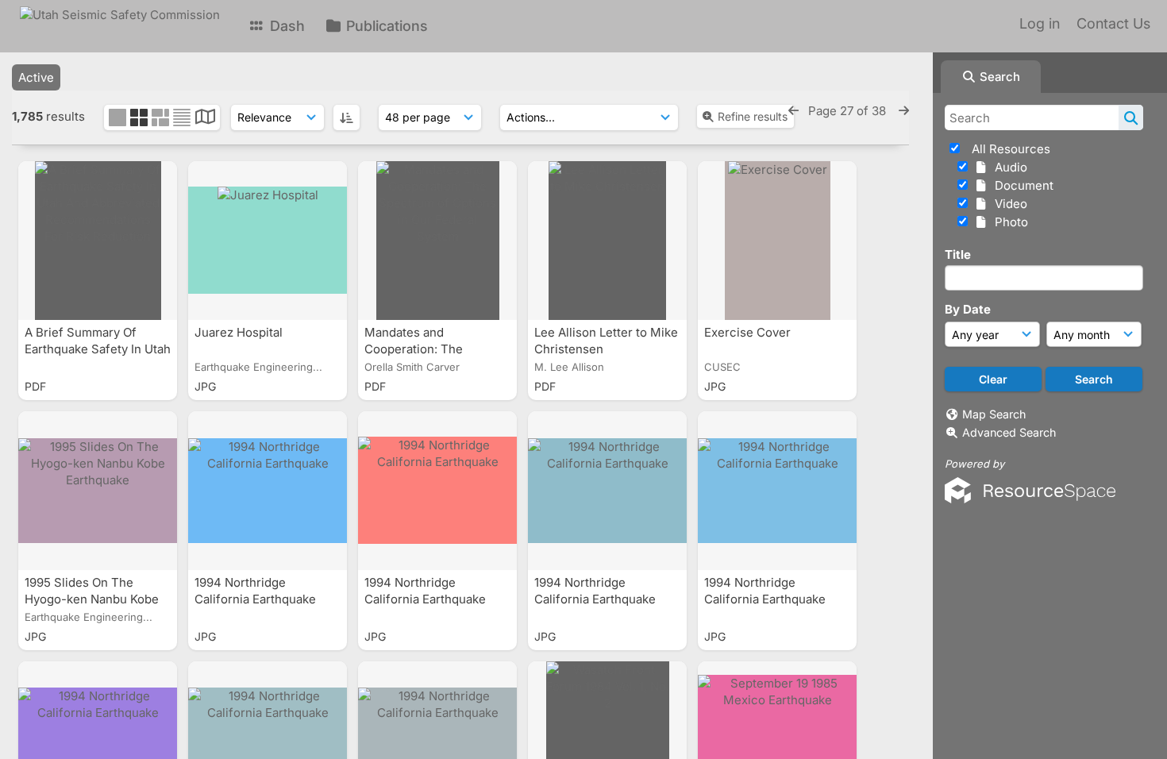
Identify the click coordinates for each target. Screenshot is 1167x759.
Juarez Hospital (240, 332)
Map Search (994, 414)
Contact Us (1113, 23)
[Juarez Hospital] (267, 240)
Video (1007, 203)
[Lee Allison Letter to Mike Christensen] (607, 240)
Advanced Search (1009, 432)
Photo (1008, 221)
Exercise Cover (749, 332)
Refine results (753, 116)
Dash (285, 25)
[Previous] (793, 110)
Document (1020, 185)
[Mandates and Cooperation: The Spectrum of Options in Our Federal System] (437, 240)
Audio (1007, 167)
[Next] (904, 110)
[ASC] (346, 117)
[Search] (1131, 117)
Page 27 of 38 (848, 110)
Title (958, 254)
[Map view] (205, 118)
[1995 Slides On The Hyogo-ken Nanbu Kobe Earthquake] (97, 490)
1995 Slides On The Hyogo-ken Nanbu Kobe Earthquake (92, 599)
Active (36, 77)
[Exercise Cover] (777, 240)
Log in (1039, 23)
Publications (385, 25)
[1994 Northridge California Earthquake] (267, 490)
